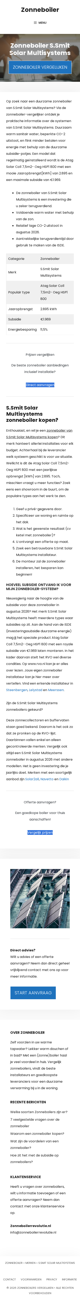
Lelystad (35, 690)
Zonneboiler (40, 9)
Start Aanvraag (33, 993)
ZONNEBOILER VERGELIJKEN (40, 67)
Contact (9, 1279)
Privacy (51, 1279)
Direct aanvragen (40, 385)
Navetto (47, 779)
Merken (30, 1263)
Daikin (64, 779)
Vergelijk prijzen (40, 832)
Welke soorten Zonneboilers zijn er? (38, 1112)
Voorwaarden (31, 1279)
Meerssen (56, 690)
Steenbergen (16, 690)
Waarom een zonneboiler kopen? (37, 1133)
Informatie (69, 1279)
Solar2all (32, 779)
